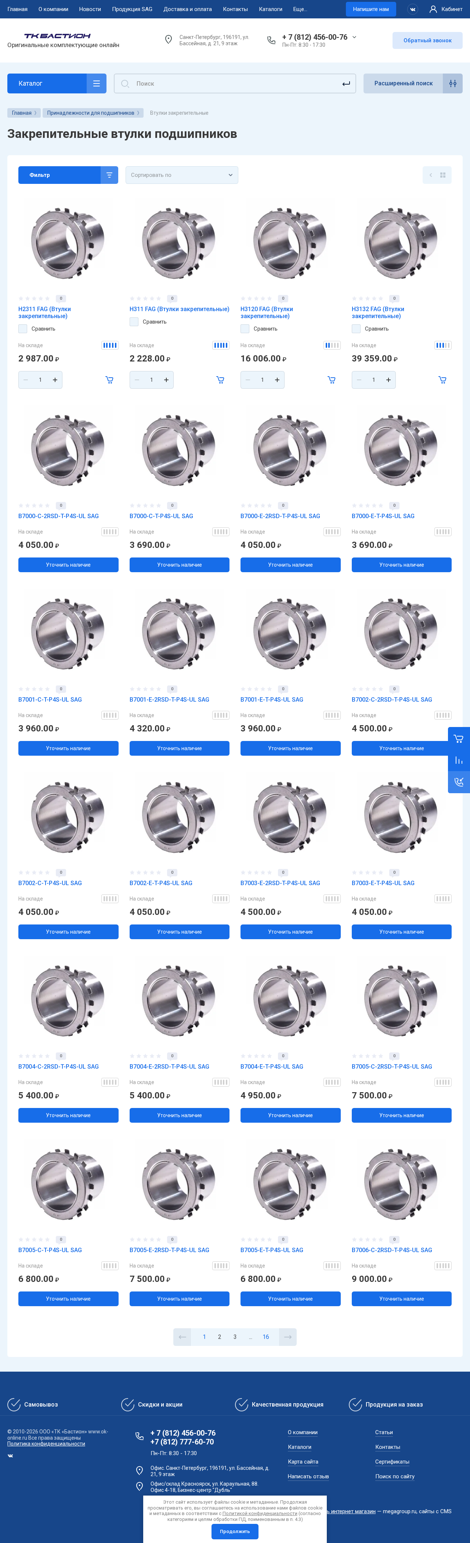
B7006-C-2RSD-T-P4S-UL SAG (392, 1250)
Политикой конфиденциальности (260, 1513)
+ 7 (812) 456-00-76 (314, 37)
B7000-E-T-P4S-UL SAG (383, 516)
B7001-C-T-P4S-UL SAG (50, 699)
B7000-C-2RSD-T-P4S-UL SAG (58, 516)
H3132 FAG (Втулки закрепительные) (378, 313)
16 (266, 1336)
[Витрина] (443, 175)
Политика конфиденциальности (46, 1444)
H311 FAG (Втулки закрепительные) (179, 309)
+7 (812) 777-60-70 (182, 1441)
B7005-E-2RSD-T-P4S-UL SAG (169, 1250)
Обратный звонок (428, 40)
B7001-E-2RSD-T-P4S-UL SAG (169, 699)
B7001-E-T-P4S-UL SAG (272, 699)
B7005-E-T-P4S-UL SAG (272, 1250)
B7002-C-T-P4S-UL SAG (50, 883)
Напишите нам (371, 9)
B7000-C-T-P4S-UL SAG (161, 516)
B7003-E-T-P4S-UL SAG (383, 883)
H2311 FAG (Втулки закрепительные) (44, 313)
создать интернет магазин (342, 1511)
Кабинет (452, 9)
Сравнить (43, 328)
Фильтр (39, 175)
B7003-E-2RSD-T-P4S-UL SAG (280, 883)
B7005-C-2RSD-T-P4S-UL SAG (392, 1066)
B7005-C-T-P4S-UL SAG (50, 1250)
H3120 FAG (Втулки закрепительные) (267, 313)
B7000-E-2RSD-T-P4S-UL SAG (280, 516)
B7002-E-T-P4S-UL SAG (161, 883)
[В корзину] (110, 380)
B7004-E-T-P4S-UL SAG (272, 1066)
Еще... (300, 9)
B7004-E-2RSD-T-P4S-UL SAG (169, 1066)
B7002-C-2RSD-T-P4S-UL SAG (392, 699)
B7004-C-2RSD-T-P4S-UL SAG (58, 1066)
